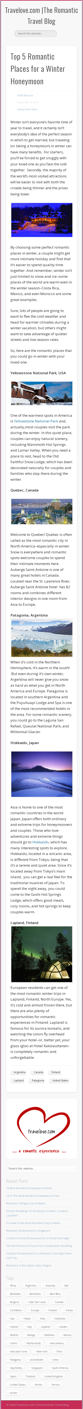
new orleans (57, 1343)
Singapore (37, 1368)
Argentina (20, 1072)
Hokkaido (40, 842)
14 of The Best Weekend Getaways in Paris (33, 1196)
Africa (13, 1285)
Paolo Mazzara (25, 95)
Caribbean (16, 1310)
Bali (66, 1285)
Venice (38, 1384)
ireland (14, 1327)
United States (60, 1080)
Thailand (30, 1376)
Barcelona (35, 1294)
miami (13, 1343)
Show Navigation (66, 37)
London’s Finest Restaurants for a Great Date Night (38, 1238)
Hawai (27, 1318)
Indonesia (59, 1318)
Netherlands (33, 1343)
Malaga (31, 1335)
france (69, 1310)
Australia (50, 1285)
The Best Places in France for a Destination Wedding (39, 1246)
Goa (12, 1318)
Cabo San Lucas (37, 1302)
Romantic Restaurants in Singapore (28, 1230)
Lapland (19, 1080)
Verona (56, 1384)
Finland (56, 1072)
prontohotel (36, 1359)
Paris (59, 1351)
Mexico (67, 1335)
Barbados (15, 1294)
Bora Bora (55, 1294)
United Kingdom (53, 1376)
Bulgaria (14, 1302)
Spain (13, 1376)
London (63, 1327)
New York (41, 1351)
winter (13, 1393)
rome (55, 1359)
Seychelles (16, 1368)
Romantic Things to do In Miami (25, 1203)
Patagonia (38, 1080)
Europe (35, 1310)
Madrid (14, 1335)
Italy (29, 1327)
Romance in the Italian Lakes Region (29, 1265)
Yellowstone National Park (36, 421)
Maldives (49, 1335)
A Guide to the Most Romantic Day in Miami (33, 1223)
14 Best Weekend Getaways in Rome (29, 1188)
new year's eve (18, 1351)
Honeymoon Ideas (27, 109)
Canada (38, 1072)
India (42, 1318)
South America (60, 1368)
